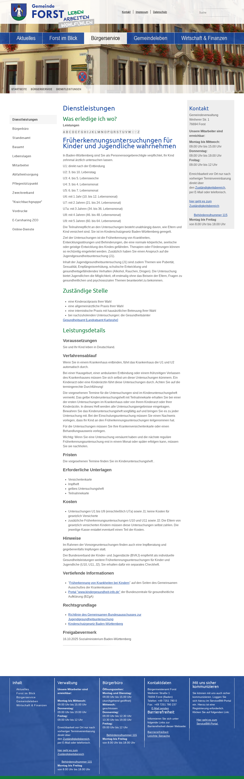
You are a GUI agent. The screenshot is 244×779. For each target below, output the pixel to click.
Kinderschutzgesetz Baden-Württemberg (95, 623)
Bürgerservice (105, 38)
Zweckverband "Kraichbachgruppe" (27, 197)
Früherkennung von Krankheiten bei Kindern (99, 582)
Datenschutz (160, 12)
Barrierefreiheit (158, 731)
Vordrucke (19, 211)
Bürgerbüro (20, 129)
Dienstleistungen (68, 89)
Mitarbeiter (20, 165)
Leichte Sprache (159, 735)
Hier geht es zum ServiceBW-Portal (207, 721)
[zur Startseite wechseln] (48, 20)
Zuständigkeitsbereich (210, 187)
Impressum (142, 12)
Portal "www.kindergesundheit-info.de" (94, 592)
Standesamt (21, 138)
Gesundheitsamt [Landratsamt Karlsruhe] (90, 320)
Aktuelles (26, 38)
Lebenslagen (21, 156)
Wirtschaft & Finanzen (204, 38)
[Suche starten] (229, 13)
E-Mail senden (160, 708)
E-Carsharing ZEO (25, 220)
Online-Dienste (23, 229)
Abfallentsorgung (25, 174)
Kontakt (126, 12)
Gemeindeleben (150, 38)
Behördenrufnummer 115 (210, 215)
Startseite (19, 89)
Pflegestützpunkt (25, 183)
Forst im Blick (63, 38)
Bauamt (18, 147)
